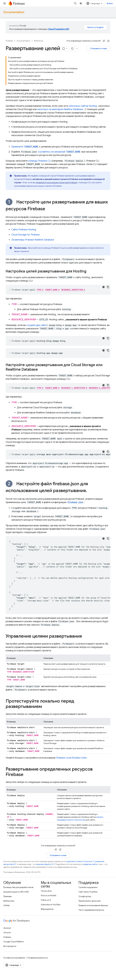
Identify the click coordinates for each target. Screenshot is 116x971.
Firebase (9, 41)
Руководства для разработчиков (18, 887)
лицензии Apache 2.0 (45, 864)
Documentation (13, 12)
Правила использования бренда (93, 905)
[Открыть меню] (4, 3)
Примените (24, 146)
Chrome (7, 932)
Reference (38, 41)
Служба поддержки (88, 887)
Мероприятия (47, 909)
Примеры (7, 896)
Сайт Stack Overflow (88, 892)
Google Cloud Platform (13, 941)
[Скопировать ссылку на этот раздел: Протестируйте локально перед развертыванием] (45, 706)
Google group (85, 896)
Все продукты (9, 946)
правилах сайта (90, 864)
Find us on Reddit (48, 895)
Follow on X (46, 900)
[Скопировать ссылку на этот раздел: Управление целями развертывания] (85, 636)
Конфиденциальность (38, 958)
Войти (110, 3)
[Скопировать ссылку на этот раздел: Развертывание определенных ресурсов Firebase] (26, 774)
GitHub (6, 905)
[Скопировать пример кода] (108, 287)
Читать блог (46, 891)
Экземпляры (32, 239)
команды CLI (39, 160)
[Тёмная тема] (103, 287)
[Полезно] (104, 41)
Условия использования (14, 958)
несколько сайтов (83, 106)
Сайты (23, 229)
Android (7, 928)
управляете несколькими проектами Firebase (56, 182)
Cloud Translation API (58, 29)
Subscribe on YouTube (50, 904)
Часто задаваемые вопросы (91, 910)
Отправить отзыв (98, 48)
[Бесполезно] (108, 41)
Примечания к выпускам (90, 901)
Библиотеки (8, 901)
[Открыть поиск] (75, 3)
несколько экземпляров (60, 109)
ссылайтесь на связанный (59, 151)
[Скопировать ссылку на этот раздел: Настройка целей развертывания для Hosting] (89, 271)
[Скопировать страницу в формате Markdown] (72, 48)
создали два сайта (36, 325)
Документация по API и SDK (16, 892)
